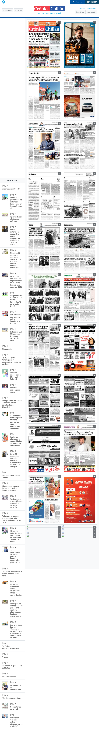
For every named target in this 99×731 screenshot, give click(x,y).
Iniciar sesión (91, 12)
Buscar (19, 10)
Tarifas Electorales (77, 2)
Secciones (8, 10)
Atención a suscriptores (87, 8)
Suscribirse (80, 12)
